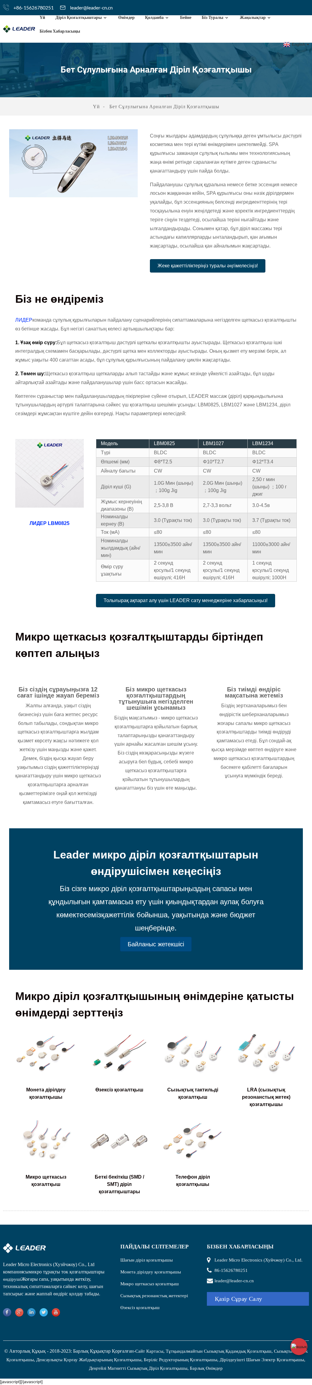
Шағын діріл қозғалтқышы (146, 1260)
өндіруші (12, 1279)
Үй (42, 17)
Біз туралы (212, 17)
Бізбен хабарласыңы (60, 31)
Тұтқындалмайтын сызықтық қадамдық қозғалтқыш (218, 1351)
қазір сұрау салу (238, 1298)
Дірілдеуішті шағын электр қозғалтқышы (262, 1359)
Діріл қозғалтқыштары (78, 17)
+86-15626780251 (33, 7)
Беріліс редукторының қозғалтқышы (180, 1359)
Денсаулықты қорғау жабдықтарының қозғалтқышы (88, 1359)
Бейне (185, 17)
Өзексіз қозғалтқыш (140, 1307)
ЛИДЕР (23, 320)
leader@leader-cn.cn (91, 7)
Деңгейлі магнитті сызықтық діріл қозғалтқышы (138, 1368)
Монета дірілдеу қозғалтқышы (150, 1271)
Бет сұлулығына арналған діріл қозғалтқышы (164, 106)
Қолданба (154, 17)
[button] (207, 266)
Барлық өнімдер (206, 1368)
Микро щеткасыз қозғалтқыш (149, 1283)
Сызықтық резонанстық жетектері (154, 1295)
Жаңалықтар (253, 17)
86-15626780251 (231, 1270)
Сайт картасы (149, 1351)
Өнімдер (126, 17)
